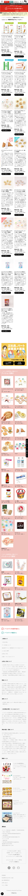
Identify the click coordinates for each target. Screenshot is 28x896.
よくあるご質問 (5, 650)
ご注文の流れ (5, 642)
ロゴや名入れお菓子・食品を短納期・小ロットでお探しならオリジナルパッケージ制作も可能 (14, 853)
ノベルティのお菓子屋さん (6, 17)
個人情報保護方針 (6, 880)
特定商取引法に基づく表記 (7, 877)
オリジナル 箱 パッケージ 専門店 (14, 860)
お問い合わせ (5, 882)
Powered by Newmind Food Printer (14, 890)
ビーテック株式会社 (6, 830)
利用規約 (4, 875)
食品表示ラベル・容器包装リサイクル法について (12, 648)
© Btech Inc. (14, 893)
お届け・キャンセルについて (8, 656)
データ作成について (6, 645)
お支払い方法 (5, 653)
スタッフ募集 (5, 885)
